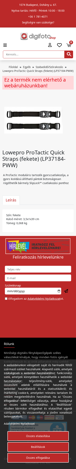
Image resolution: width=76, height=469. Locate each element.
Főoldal (13, 67)
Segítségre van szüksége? (38, 22)
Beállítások (38, 447)
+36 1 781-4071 (38, 16)
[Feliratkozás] (66, 291)
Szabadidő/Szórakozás (49, 67)
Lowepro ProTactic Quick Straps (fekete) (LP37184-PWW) (38, 71)
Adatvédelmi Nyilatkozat (43, 298)
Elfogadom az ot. (36, 298)
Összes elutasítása (38, 436)
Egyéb (27, 67)
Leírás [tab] (11, 200)
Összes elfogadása (38, 458)
